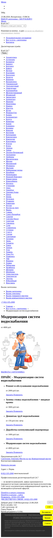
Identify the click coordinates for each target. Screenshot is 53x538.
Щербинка (10, 272)
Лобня (8, 150)
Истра (8, 110)
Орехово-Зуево (12, 192)
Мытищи (10, 168)
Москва (9, 161)
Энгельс (9, 278)
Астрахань (10, 59)
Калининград (11, 117)
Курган (9, 144)
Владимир (10, 73)
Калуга (9, 119)
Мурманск (10, 166)
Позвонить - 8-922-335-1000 (12, 497)
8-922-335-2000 (7, 473)
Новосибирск (11, 181)
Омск (8, 188)
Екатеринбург (12, 90)
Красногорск (11, 137)
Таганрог (10, 239)
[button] (46, 512)
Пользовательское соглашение (18, 38)
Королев (9, 130)
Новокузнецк (11, 179)
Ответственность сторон (36, 515)
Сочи (8, 225)
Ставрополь (11, 228)
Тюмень (9, 252)
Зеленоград (10, 99)
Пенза (8, 194)
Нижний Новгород (14, 177)
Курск (8, 146)
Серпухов (10, 221)
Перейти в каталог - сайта (12, 495)
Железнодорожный (14, 93)
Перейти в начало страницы (13, 493)
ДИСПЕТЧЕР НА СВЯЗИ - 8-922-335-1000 (19, 499)
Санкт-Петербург (13, 214)
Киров (8, 124)
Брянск (9, 68)
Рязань (8, 210)
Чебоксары (10, 265)
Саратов (9, 217)
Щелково (10, 270)
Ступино (9, 230)
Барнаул (9, 64)
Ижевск (9, 106)
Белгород (10, 66)
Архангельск (11, 57)
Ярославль (10, 283)
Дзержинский (12, 84)
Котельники (11, 135)
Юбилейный (11, 281)
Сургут (9, 232)
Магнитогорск (12, 159)
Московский (11, 163)
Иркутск (9, 108)
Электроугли (11, 276)
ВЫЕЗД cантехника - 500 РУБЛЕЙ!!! (16, 19)
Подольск (10, 199)
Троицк (9, 248)
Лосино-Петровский (14, 152)
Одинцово (10, 186)
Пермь (8, 197)
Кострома (10, 132)
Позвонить (18, 395)
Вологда (9, 77)
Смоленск (10, 223)
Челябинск (10, 267)
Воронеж (10, 79)
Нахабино (10, 172)
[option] (29, 57)
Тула (8, 250)
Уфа (7, 259)
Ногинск (9, 183)
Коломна (9, 128)
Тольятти (10, 243)
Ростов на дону (12, 208)
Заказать (9, 395)
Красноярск (11, 141)
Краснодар (10, 139)
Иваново (9, 102)
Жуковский (10, 95)
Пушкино (10, 201)
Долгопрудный (12, 86)
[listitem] (6, 459)
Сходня (9, 234)
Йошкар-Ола (11, 113)
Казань (9, 115)
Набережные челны (14, 170)
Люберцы (10, 157)
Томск (8, 245)
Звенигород (11, 97)
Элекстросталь (12, 274)
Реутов (9, 205)
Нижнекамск (11, 175)
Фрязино (9, 261)
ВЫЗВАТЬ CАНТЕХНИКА (13, 372)
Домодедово (11, 88)
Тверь (8, 241)
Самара (9, 212)
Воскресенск (11, 82)
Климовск (10, 126)
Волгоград (10, 75)
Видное (9, 71)
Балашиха (10, 62)
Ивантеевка (11, 104)
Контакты (10, 42)
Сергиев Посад (12, 219)
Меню (3, 2)
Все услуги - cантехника (16, 40)
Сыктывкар (11, 236)
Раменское (10, 203)
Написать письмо (8, 465)
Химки (9, 263)
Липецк (9, 148)
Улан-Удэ (10, 254)
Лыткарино (11, 155)
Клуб (5, 51)
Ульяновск (10, 256)
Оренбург (10, 190)
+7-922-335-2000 (8, 302)
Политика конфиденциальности (16, 515)
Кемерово (10, 121)
